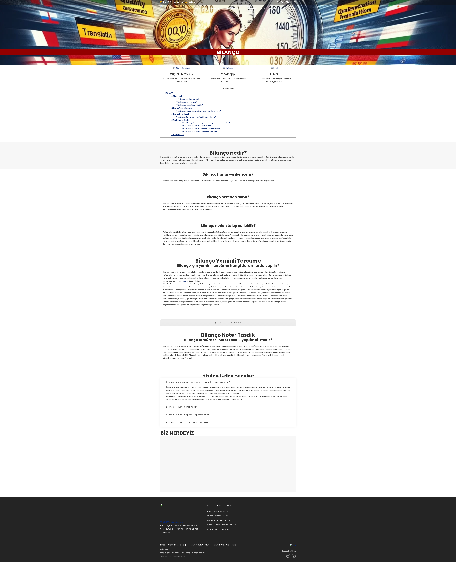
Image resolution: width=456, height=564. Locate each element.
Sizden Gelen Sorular (180, 120)
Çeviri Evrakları (269, 8)
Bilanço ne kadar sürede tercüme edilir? (200, 132)
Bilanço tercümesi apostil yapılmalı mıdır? (201, 129)
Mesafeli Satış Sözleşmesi (224, 545)
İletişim (286, 8)
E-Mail (274, 74)
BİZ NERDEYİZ (177, 135)
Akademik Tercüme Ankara (218, 520)
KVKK (162, 545)
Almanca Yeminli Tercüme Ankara (221, 525)
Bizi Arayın (193, 2)
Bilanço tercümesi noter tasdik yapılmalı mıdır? (196, 117)
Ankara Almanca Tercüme (218, 516)
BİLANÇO (169, 93)
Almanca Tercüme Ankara (218, 529)
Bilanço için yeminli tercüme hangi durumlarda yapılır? (198, 111)
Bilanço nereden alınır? (186, 102)
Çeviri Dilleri (250, 8)
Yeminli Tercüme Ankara (171, 522)
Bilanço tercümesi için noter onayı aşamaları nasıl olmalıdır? (207, 123)
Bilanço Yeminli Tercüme (181, 108)
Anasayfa (199, 8)
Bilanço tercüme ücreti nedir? (196, 126)
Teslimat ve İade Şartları (198, 545)
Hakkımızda (213, 8)
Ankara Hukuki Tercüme (217, 511)
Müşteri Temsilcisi (181, 74)
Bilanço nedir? (177, 96)
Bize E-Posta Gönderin (173, 2)
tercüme (185, 281)
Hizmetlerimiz (232, 8)
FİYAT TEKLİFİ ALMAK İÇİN (229, 323)
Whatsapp (228, 74)
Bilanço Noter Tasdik (180, 114)
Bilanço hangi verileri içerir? (188, 99)
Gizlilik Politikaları (176, 545)
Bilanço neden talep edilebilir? (189, 105)
